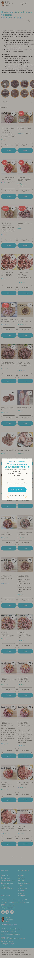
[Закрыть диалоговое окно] (29, 461)
